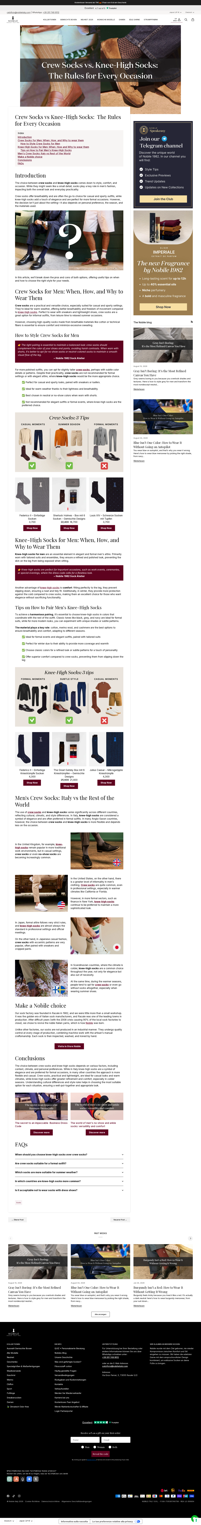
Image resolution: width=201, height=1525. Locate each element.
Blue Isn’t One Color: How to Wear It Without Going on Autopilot (157, 445)
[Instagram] (19, 1496)
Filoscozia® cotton (63, 1366)
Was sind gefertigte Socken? (68, 1362)
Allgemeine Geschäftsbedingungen (77, 1501)
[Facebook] (8, 1496)
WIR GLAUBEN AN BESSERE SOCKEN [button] (165, 1344)
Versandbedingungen (64, 1375)
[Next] (190, 1238)
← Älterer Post (17, 1220)
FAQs (21, 163)
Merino (10, 1380)
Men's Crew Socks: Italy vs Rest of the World (44, 153)
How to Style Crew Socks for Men (40, 143)
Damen (10, 1402)
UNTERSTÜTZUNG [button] (110, 1344)
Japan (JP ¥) (174, 12)
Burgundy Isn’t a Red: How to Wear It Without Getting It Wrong (158, 1289)
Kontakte (59, 1384)
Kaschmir (11, 1375)
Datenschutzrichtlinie (51, 1501)
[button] (49, 19)
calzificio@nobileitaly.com (18, 12)
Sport (9, 1389)
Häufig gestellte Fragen (65, 1371)
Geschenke (12, 1362)
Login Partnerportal (63, 1411)
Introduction (25, 137)
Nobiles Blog (60, 1353)
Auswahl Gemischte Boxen (19, 1348)
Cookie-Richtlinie (32, 1501)
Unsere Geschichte (63, 1357)
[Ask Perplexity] (22, 1479)
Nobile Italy (13, 1501)
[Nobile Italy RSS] (192, 322)
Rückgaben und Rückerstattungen (70, 1380)
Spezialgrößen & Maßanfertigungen (23, 1366)
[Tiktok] (14, 1496)
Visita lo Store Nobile (69, 1046)
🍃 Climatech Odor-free (18, 1406)
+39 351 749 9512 (51, 12)
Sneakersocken (14, 1397)
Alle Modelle (12, 1353)
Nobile (89, 1023)
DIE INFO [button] (58, 1344)
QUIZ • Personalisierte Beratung (70, 1348)
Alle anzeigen (100, 1314)
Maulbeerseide (14, 1371)
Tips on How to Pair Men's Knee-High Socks (46, 150)
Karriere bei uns (62, 1397)
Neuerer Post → (120, 1220)
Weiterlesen (139, 389)
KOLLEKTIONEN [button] (13, 1344)
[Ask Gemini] (29, 1479)
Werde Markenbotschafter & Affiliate (71, 1406)
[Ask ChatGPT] (9, 1479)
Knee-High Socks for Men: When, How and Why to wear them (53, 146)
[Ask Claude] (16, 1479)
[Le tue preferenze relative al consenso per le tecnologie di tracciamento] (196, 1520)
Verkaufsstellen (62, 1389)
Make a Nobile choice (30, 156)
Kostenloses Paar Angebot (67, 1402)
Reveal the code (100, 1454)
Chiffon (10, 1384)
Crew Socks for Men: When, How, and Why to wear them (51, 140)
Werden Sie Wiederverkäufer (68, 1393)
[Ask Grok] (36, 1479)
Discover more (41, 1132)
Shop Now (32, 528)
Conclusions (25, 160)
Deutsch (189, 12)
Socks (18, 1203)
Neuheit (10, 1357)
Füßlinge (11, 1393)
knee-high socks (27, 312)
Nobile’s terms (91, 1459)
